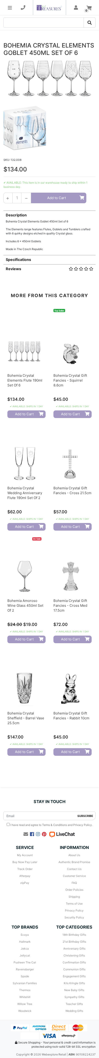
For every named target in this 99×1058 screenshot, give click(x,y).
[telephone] (23, 7)
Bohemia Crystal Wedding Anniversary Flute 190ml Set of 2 (24, 493)
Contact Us (74, 869)
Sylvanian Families (25, 983)
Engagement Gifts (74, 976)
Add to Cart (56, 198)
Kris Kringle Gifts (74, 983)
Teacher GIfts (74, 1004)
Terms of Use (74, 903)
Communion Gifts (74, 969)
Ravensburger (25, 969)
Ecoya (25, 934)
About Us (74, 855)
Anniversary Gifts (74, 948)
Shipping (74, 896)
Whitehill (24, 997)
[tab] (49, 230)
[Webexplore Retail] (49, 7)
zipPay (24, 883)
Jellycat (25, 955)
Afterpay (24, 876)
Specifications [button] (18, 259)
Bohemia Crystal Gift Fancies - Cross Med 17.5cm (70, 605)
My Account (25, 855)
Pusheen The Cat (25, 962)
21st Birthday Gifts (74, 941)
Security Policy (74, 917)
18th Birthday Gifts (74, 934)
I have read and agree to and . (51, 825)
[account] (76, 7)
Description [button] (16, 215)
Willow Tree (24, 1004)
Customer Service (74, 876)
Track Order (24, 869)
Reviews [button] (13, 268)
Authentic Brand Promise (74, 862)
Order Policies (74, 889)
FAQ (74, 883)
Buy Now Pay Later (24, 862)
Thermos (24, 990)
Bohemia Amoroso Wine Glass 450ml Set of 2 (25, 605)
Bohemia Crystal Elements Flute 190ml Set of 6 (24, 380)
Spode (25, 976)
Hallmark (25, 941)
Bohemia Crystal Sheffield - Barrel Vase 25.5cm (25, 718)
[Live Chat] (62, 834)
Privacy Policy (82, 825)
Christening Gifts (74, 955)
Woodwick (25, 1011)
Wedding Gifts (74, 1011)
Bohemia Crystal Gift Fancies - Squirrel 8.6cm (70, 380)
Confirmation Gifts (74, 962)
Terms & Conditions (54, 825)
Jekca (25, 948)
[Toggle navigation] (10, 7)
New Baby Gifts (74, 990)
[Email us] (25, 834)
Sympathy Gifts (74, 997)
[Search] (90, 23)
